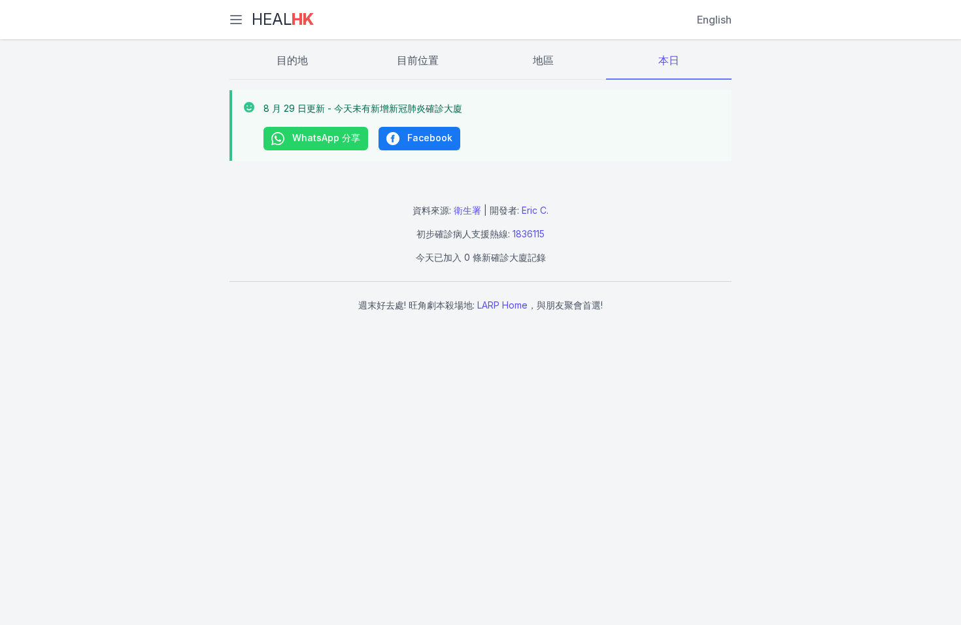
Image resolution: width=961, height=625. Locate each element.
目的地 (292, 60)
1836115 (529, 233)
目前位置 (418, 60)
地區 (543, 60)
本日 (668, 60)
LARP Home (502, 305)
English (714, 19)
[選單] (236, 19)
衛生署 (467, 210)
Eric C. (535, 210)
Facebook (428, 137)
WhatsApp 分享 (325, 137)
